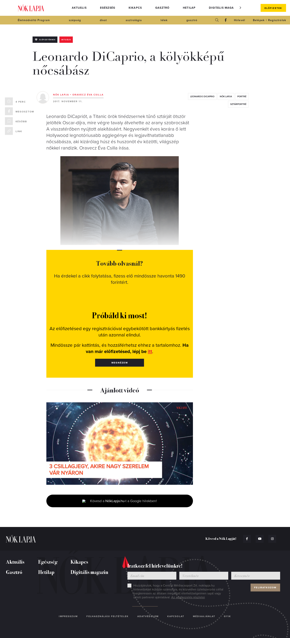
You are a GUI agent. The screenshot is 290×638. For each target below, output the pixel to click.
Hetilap (189, 7)
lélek (164, 20)
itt (150, 351)
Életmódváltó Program (34, 20)
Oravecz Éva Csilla (88, 94)
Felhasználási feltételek (107, 616)
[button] (240, 8)
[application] (119, 443)
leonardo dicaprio (202, 96)
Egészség (107, 7)
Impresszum (68, 616)
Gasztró (162, 7)
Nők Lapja (31, 8)
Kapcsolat (175, 616)
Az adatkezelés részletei (188, 597)
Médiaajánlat (204, 616)
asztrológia (134, 20)
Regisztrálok (277, 20)
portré (241, 96)
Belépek (259, 20)
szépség (75, 20)
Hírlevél (239, 20)
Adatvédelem (148, 616)
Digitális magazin (224, 7)
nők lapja (226, 96)
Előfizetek (273, 8)
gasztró (191, 20)
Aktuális (79, 7)
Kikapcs (135, 7)
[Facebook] (225, 20)
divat (103, 20)
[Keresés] (217, 20)
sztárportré (238, 104)
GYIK (227, 616)
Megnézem (119, 362)
